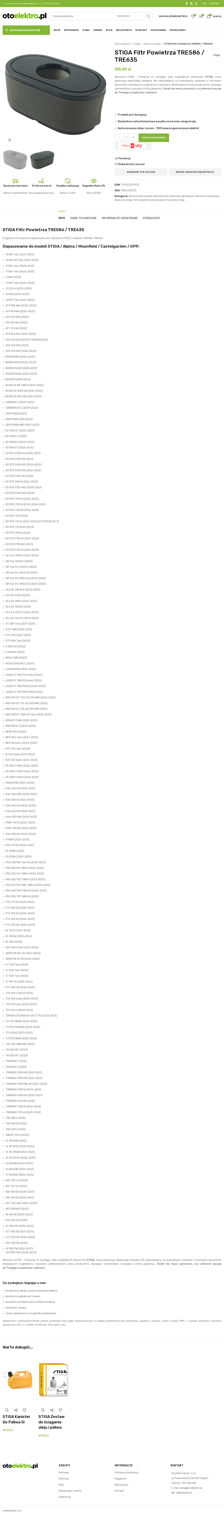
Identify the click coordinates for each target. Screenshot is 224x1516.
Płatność (64, 1478)
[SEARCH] (149, 16)
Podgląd (7, 1410)
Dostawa (64, 1472)
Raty (61, 1484)
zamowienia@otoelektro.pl (25, 3)
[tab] (61, 216)
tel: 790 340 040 (50, 3)
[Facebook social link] (187, 3)
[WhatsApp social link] (196, 3)
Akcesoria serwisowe (207, 196)
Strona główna (123, 43)
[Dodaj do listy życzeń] (24, 1410)
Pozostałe (171, 200)
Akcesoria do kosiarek (141, 196)
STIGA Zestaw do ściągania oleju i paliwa (51, 1422)
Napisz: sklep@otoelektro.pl (195, 172)
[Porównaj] (15, 1410)
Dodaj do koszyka (154, 137)
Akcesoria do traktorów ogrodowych (174, 196)
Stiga (137, 43)
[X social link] (191, 3)
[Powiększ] (9, 140)
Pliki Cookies (121, 1484)
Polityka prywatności (127, 1472)
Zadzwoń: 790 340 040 (141, 172)
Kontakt (119, 1491)
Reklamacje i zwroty (70, 1491)
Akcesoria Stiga (152, 43)
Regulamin (121, 1478)
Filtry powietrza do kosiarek (148, 200)
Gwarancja (65, 1496)
